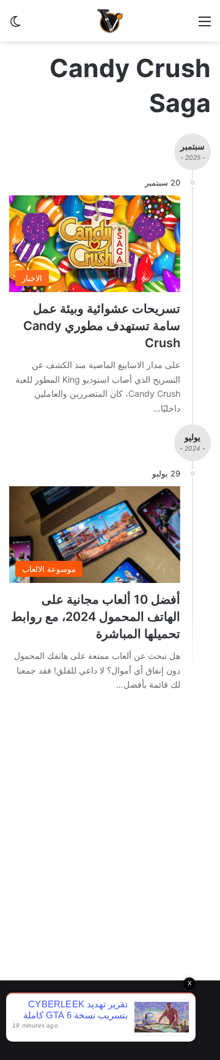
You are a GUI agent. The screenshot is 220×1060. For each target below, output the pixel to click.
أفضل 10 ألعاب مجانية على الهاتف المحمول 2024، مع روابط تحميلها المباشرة (95, 616)
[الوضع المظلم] (15, 25)
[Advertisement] (110, 852)
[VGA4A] (110, 21)
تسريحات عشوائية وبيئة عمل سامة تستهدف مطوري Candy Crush (101, 325)
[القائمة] (205, 25)
